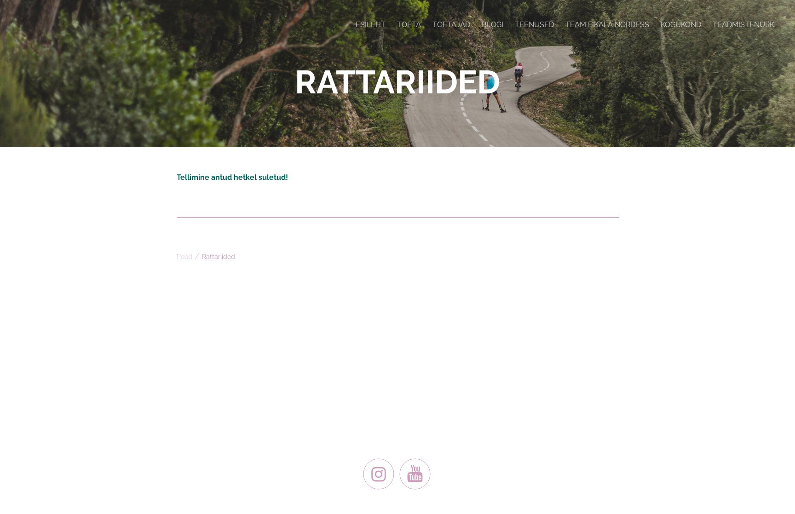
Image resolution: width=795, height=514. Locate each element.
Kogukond (681, 24)
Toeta (409, 24)
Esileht (371, 24)
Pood (184, 256)
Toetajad (451, 24)
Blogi (492, 24)
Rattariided (218, 256)
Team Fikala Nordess (607, 24)
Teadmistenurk (743, 24)
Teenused (534, 24)
